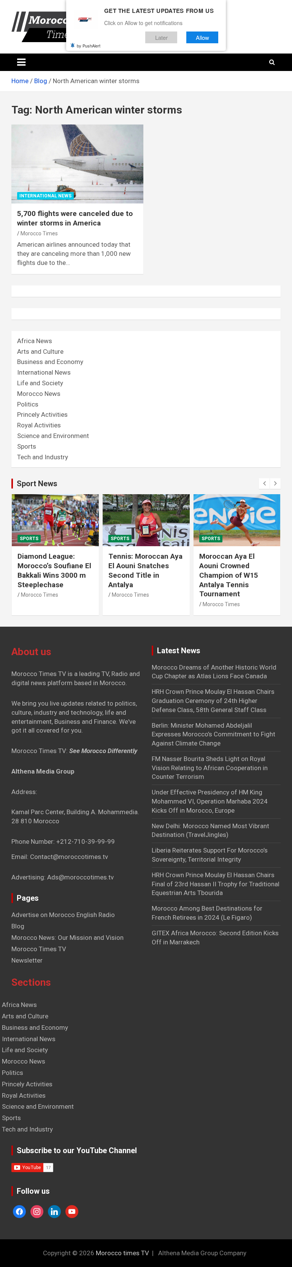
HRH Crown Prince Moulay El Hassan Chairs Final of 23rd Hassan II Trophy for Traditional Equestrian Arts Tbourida (215, 884)
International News (45, 196)
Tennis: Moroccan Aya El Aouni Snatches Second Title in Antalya (145, 570)
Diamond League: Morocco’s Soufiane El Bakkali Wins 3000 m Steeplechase (54, 570)
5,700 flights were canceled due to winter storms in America (75, 218)
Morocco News (38, 393)
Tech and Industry (42, 457)
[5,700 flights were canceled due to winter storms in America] (77, 164)
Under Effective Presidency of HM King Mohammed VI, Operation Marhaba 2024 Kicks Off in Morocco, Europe (210, 801)
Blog (17, 926)
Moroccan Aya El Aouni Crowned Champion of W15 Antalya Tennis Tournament (228, 575)
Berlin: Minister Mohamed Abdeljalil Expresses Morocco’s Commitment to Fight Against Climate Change (213, 734)
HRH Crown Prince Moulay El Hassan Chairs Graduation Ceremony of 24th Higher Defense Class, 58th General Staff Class (213, 701)
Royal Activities (39, 425)
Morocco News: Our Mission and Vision (67, 937)
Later (161, 37)
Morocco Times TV (38, 949)
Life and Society (40, 383)
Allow (202, 37)
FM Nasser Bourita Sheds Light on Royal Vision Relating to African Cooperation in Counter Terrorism (210, 768)
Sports (26, 446)
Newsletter (27, 960)
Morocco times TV (122, 1253)
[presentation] (264, 483)
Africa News (34, 341)
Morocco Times (39, 233)
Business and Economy (50, 362)
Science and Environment (53, 436)
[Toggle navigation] (21, 62)
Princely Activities (42, 414)
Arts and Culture (40, 351)
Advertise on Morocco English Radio (63, 915)
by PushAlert (88, 46)
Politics (27, 404)
